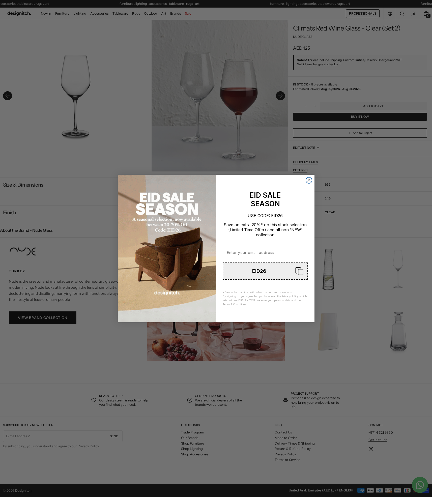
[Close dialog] (309, 180)
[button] (265, 271)
